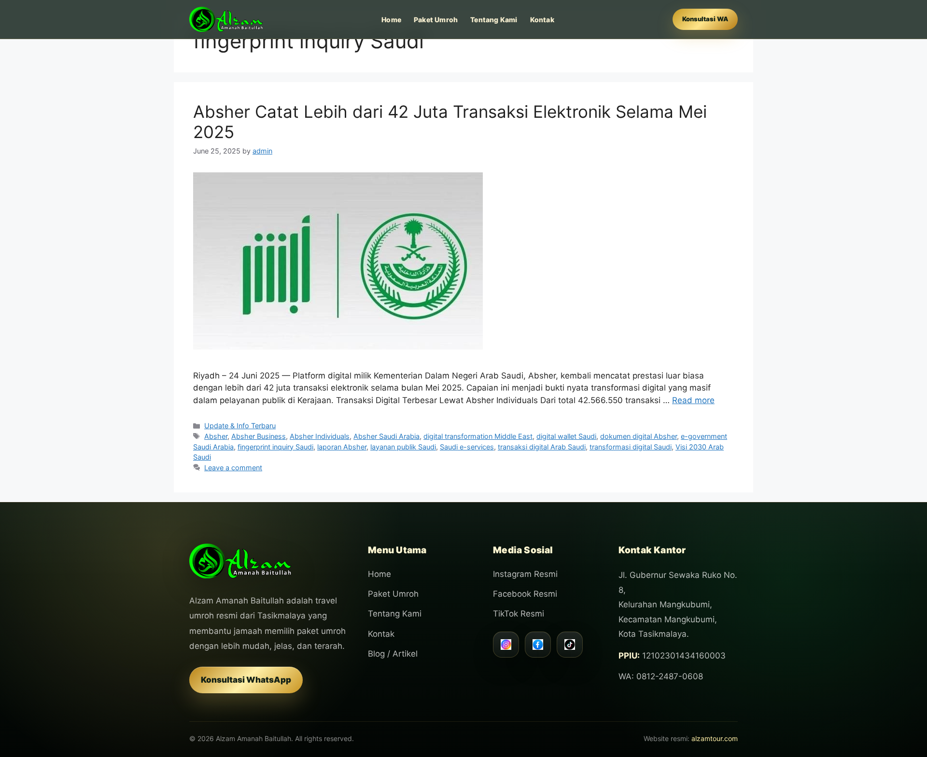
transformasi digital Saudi (631, 447)
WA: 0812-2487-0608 (660, 676)
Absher (215, 436)
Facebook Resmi (525, 594)
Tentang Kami (493, 19)
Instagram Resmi (525, 574)
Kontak (542, 19)
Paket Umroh (436, 19)
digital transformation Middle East (478, 436)
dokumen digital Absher (638, 436)
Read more (693, 400)
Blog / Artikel (393, 654)
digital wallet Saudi (566, 436)
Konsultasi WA (705, 19)
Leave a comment (233, 467)
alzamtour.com (714, 738)
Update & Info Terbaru (240, 425)
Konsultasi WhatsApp (246, 680)
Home (391, 19)
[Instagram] (506, 644)
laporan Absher (341, 447)
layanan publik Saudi (403, 447)
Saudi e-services (467, 447)
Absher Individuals (320, 436)
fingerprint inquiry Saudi (275, 447)
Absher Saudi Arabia (386, 436)
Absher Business (258, 436)
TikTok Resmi (518, 613)
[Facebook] (538, 644)
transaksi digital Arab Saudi (542, 447)
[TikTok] (570, 644)
